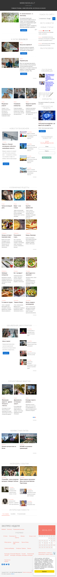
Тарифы (12, 546)
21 (47, 542)
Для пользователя (47, 142)
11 (39, 540)
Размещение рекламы (18, 527)
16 (51, 540)
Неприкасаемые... (19, 400)
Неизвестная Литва (8, 432)
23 (51, 542)
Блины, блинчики (31, 235)
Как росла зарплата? (26, 44)
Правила (24, 546)
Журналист (6, 45)
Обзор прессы (7, 540)
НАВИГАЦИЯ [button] (28, 5)
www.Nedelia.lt (27, 3)
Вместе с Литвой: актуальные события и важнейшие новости (9, 146)
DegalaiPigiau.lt (42, 552)
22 (49, 542)
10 (54, 538)
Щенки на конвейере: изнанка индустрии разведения (32, 344)
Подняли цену (24, 60)
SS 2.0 (13, 571)
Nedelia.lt (4, 527)
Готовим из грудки (7, 302)
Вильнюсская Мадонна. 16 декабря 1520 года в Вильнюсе (14, 500)
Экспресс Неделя (6, 191)
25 (39, 545)
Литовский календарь (9, 467)
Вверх (51, 552)
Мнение (23, 533)
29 (49, 545)
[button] (4, 393)
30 (51, 545)
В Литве (5, 533)
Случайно (13, 511)
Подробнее (23, 30)
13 (44, 540)
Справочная (7, 546)
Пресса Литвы (25, 540)
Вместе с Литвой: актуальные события (10, 135)
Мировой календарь (27, 467)
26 (42, 545)
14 (47, 540)
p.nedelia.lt (49, 550)
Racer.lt (48, 552)
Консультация (7, 43)
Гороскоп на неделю (46, 112)
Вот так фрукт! (18, 273)
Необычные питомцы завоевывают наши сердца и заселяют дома (31, 365)
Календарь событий (8, 465)
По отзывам (6, 511)
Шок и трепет (6, 341)
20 (44, 542)
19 (42, 542)
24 (54, 542)
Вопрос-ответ (32, 533)
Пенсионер (6, 133)
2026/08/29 (23, 39)
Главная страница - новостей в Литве (21, 8)
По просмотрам (21, 511)
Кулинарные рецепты (7, 192)
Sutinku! (44, 571)
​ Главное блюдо (18, 302)
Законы (29, 546)
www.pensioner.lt (42, 550)
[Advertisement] (29, 82)
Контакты (9, 527)
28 (47, 545)
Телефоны (18, 546)
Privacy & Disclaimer (27, 570)
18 (39, 542)
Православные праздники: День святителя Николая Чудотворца (27, 479)
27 (44, 545)
